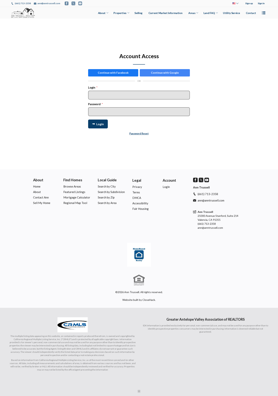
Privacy (137, 186)
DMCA (136, 197)
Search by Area (107, 203)
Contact (251, 13)
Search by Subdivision (111, 192)
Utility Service (231, 13)
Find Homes (72, 180)
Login (93, 87)
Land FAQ (209, 13)
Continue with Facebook (113, 72)
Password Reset (139, 133)
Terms (136, 192)
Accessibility (140, 203)
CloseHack (148, 299)
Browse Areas (72, 186)
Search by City (107, 186)
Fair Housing (140, 208)
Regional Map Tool (75, 203)
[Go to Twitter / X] (73, 3)
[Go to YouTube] (80, 3)
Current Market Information (165, 13)
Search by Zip (106, 197)
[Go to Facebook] (66, 3)
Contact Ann (41, 197)
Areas (191, 13)
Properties (120, 13)
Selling (138, 13)
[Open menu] (263, 13)
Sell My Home (41, 203)
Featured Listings (74, 192)
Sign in (261, 3)
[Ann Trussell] (139, 255)
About (102, 13)
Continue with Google (165, 72)
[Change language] (235, 3)
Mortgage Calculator (76, 197)
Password (95, 104)
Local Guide (107, 180)
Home (36, 186)
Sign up (249, 3)
